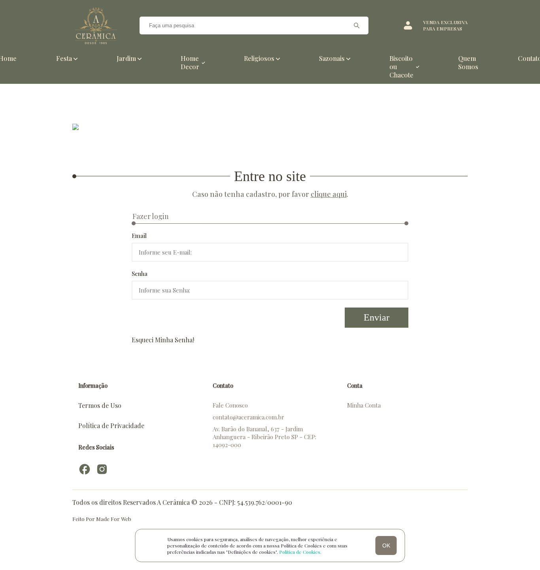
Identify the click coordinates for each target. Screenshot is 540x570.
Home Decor (190, 62)
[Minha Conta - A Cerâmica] (407, 25)
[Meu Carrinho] (390, 25)
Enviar (376, 317)
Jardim (126, 58)
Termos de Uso (99, 405)
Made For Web (113, 518)
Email (139, 236)
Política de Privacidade (111, 425)
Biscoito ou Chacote (401, 66)
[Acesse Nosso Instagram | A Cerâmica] (102, 469)
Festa (64, 58)
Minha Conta (364, 405)
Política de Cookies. (300, 552)
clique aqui (329, 194)
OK (386, 545)
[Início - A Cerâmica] (96, 25)
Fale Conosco (230, 405)
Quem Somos (468, 62)
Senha (139, 273)
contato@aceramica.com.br (248, 417)
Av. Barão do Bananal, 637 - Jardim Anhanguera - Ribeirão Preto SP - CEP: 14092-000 (264, 437)
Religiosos (259, 58)
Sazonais (332, 58)
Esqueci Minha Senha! (163, 340)
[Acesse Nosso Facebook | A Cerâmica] (84, 469)
